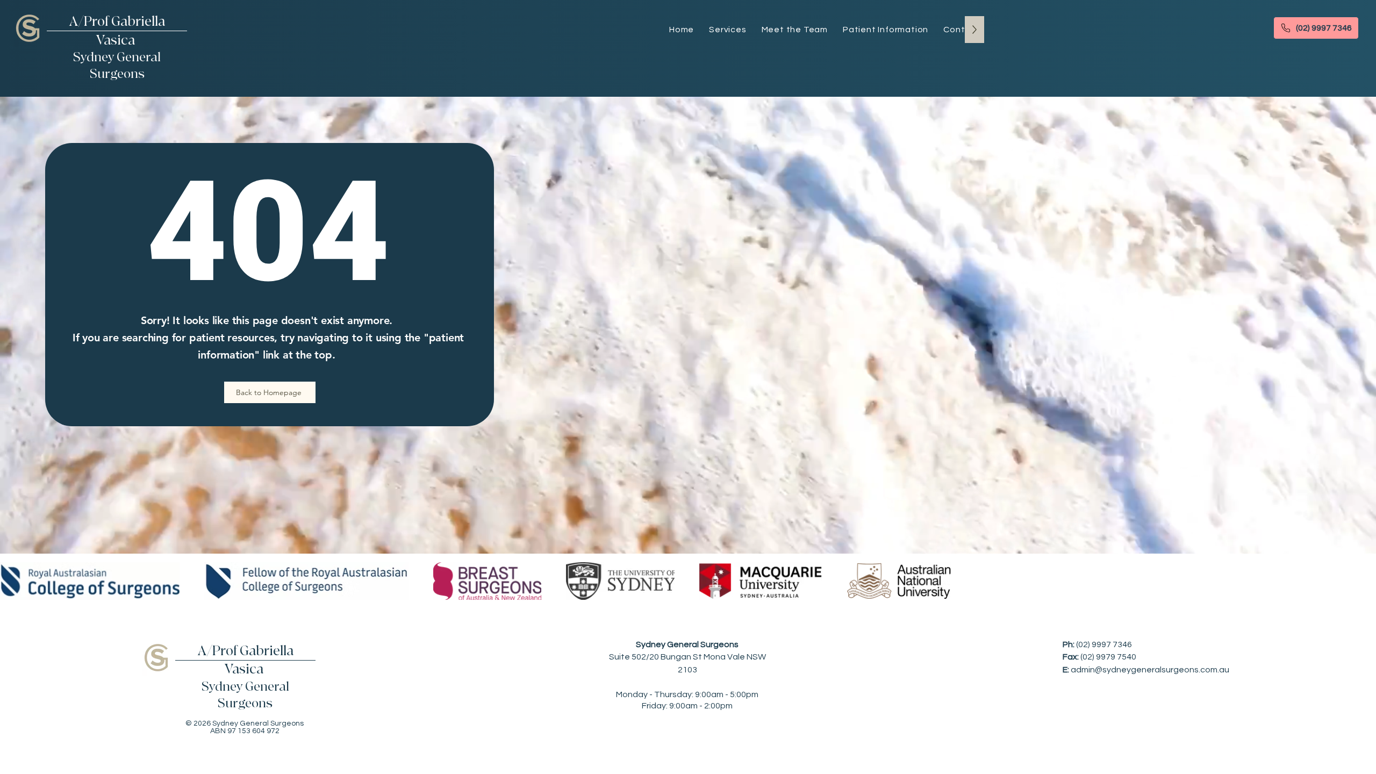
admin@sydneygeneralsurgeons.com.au (1150, 669)
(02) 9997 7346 (1104, 644)
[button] (885, 29)
